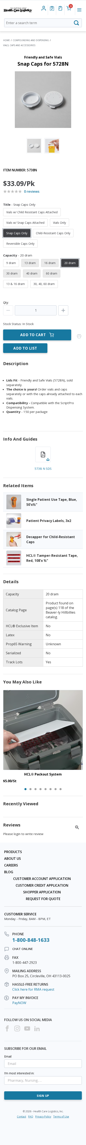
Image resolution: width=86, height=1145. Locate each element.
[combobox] (43, 22)
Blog (8, 872)
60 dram (51, 273)
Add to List (25, 348)
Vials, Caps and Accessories (19, 45)
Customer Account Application (42, 878)
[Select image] (34, 146)
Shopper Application (42, 892)
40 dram (31, 273)
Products (13, 852)
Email (7, 1056)
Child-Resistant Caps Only (53, 233)
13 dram (30, 263)
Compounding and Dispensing (31, 40)
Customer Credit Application (42, 885)
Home (6, 40)
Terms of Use (61, 1116)
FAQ (30, 1116)
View (43, 502)
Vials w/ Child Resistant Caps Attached (32, 212)
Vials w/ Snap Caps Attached (25, 223)
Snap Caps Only (16, 233)
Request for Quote (43, 898)
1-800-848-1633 (30, 939)
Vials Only (59, 223)
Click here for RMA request (33, 989)
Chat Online (22, 949)
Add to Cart (33, 334)
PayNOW (19, 1003)
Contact (21, 1116)
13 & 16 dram (15, 284)
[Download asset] (43, 454)
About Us (12, 858)
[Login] (52, 8)
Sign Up (43, 1096)
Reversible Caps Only (20, 244)
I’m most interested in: (19, 1073)
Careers (11, 865)
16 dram (50, 263)
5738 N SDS (43, 468)
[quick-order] (60, 8)
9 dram (11, 263)
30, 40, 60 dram (44, 284)
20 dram (70, 263)
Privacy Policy (43, 1116)
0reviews (31, 191)
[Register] (44, 8)
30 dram (12, 273)
